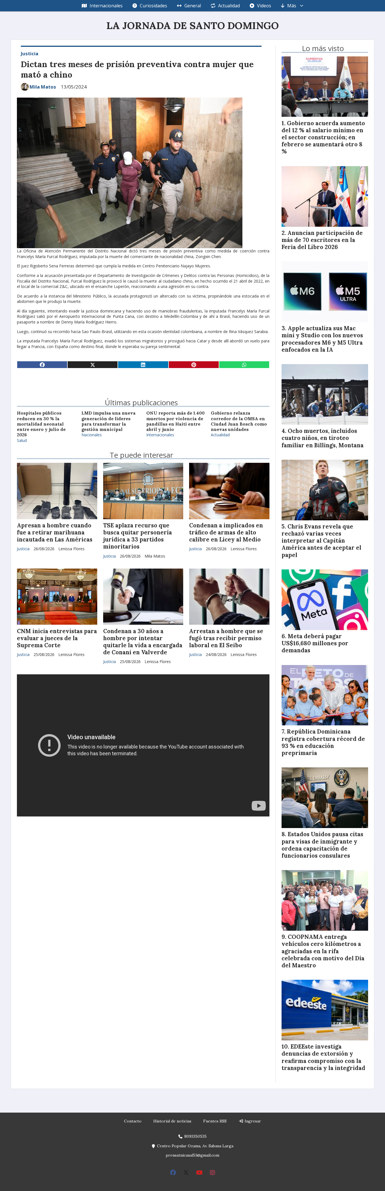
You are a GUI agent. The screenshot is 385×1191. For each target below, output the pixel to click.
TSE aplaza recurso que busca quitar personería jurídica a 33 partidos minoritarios (137, 536)
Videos (264, 6)
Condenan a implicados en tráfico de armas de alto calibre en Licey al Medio (226, 532)
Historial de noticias (172, 1121)
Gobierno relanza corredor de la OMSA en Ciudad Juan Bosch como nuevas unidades (239, 421)
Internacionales (106, 6)
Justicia (29, 53)
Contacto (132, 1121)
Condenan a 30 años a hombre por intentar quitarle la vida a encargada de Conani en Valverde (142, 642)
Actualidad (229, 6)
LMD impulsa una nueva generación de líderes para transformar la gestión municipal (108, 421)
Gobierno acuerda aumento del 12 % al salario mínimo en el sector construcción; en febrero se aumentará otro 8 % (323, 137)
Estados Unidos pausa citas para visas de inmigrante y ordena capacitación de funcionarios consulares (322, 845)
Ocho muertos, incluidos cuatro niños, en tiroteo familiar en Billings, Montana (323, 438)
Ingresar (252, 1121)
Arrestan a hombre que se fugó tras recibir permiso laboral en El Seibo (226, 638)
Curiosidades (153, 6)
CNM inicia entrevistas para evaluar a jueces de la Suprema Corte (57, 638)
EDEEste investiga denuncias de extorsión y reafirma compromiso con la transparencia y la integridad (323, 1057)
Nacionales (91, 434)
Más (291, 6)
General (192, 6)
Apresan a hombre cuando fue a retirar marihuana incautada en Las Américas (54, 532)
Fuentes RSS (215, 1121)
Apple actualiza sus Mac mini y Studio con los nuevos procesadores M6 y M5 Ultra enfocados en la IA (322, 339)
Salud (22, 440)
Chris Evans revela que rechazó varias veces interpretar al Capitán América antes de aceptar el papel (321, 541)
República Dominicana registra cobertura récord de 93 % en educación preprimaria (323, 742)
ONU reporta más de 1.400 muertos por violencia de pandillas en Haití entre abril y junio (175, 421)
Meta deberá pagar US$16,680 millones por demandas (315, 643)
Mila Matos (43, 87)
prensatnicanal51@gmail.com (192, 1155)
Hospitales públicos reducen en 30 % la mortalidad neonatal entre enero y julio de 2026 (41, 423)
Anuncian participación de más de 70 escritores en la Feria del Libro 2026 (322, 240)
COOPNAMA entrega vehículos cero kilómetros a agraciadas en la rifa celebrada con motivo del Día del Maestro (323, 951)
